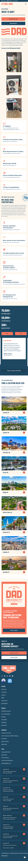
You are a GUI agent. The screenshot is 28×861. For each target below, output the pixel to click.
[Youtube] (12, 676)
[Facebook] (2, 676)
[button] (25, 3)
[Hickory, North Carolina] (14, 799)
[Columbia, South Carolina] (14, 836)
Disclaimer (4, 755)
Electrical (4, 725)
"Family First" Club (6, 733)
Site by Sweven (4, 855)
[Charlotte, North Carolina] (14, 780)
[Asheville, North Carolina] (14, 771)
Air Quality (4, 719)
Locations (4, 692)
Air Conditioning (5, 714)
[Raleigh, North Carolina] (14, 808)
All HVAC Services (6, 711)
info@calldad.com (6, 763)
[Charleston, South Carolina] (14, 826)
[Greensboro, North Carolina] (14, 789)
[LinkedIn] (10, 676)
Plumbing (3, 722)
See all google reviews (14, 370)
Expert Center (5, 741)
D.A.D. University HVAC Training (9, 736)
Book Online (13, 23)
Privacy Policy (5, 757)
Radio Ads (4, 744)
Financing (4, 738)
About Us (3, 689)
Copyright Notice (5, 752)
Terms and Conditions (7, 760)
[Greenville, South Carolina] (14, 845)
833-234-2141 (14, 19)
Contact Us (4, 700)
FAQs (2, 698)
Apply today (14, 630)
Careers (3, 695)
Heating (3, 717)
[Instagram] (7, 676)
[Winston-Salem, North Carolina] (14, 817)
